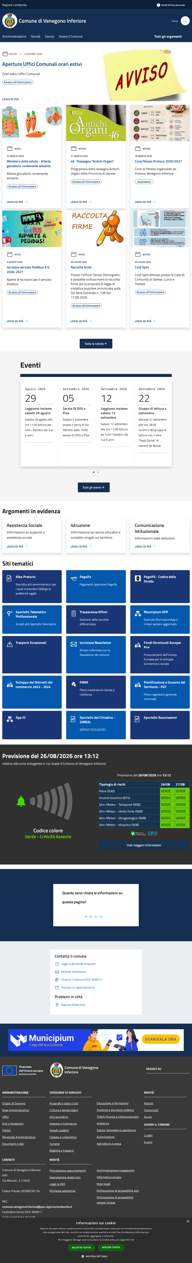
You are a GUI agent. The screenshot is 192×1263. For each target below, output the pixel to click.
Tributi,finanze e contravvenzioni (118, 1116)
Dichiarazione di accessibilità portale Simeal (115, 1200)
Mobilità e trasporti (62, 1150)
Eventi (148, 1142)
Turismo (55, 1144)
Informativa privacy (109, 1177)
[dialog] (96, 1240)
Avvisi (13, 54)
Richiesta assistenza (62, 1191)
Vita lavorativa (59, 1117)
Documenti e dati (13, 1144)
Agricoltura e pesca (109, 1143)
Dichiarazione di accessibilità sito (118, 1190)
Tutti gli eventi (92, 487)
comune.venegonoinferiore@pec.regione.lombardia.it (37, 1206)
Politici (6, 1130)
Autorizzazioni (106, 1137)
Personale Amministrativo (18, 1137)
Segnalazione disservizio (65, 1177)
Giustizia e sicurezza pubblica (115, 1110)
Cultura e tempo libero (64, 1110)
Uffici (5, 1117)
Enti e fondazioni (13, 1123)
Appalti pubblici (59, 1130)
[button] (96, 1256)
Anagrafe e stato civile (64, 1103)
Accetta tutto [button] (81, 1247)
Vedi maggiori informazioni (144, 845)
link (132, 1239)
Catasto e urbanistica (63, 1137)
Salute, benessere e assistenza (116, 1130)
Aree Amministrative (15, 1110)
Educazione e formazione (112, 1103)
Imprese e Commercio (63, 1123)
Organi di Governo (13, 1103)
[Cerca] (185, 20)
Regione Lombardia (14, 5)
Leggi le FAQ (57, 1184)
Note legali (103, 1184)
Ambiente (103, 1123)
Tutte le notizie (94, 343)
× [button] (187, 1221)
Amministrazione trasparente (115, 1170)
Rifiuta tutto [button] (111, 1247)
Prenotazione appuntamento (68, 1170)
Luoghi (148, 1135)
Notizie (82, 148)
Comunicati (151, 1110)
